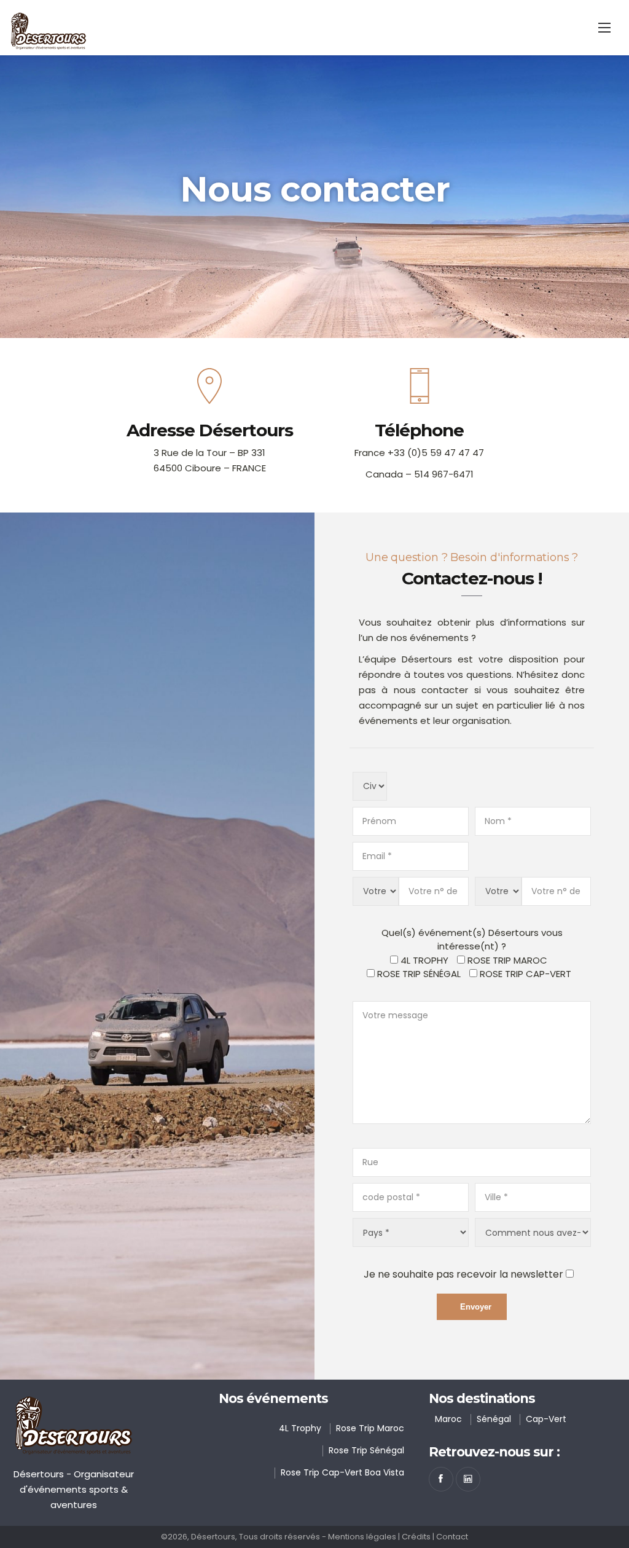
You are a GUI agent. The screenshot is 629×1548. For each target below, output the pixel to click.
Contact (452, 1536)
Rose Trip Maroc (370, 1428)
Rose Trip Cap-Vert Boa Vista (342, 1472)
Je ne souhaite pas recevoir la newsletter (463, 1274)
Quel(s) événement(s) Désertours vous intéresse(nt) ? (472, 939)
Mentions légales (362, 1536)
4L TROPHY (424, 960)
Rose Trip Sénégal (419, 973)
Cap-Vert (546, 1419)
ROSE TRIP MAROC (507, 960)
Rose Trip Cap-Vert (525, 973)
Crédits (416, 1536)
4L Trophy (300, 1428)
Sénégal (494, 1419)
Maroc (448, 1419)
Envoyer (475, 1306)
